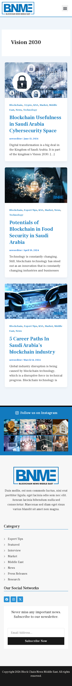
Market (44, 105)
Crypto (28, 105)
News (19, 109)
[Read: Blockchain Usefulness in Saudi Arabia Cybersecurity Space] (36, 80)
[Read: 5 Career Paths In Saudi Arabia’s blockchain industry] (36, 301)
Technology (30, 109)
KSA (35, 105)
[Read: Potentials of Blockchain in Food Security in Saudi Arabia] (36, 185)
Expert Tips (30, 210)
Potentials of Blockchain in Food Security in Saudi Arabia (31, 232)
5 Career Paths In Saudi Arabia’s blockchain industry (32, 345)
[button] (65, 8)
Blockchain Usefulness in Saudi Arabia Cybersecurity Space (35, 124)
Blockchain (15, 105)
